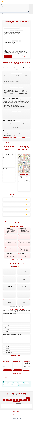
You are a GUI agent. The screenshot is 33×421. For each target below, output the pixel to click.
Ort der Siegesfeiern (7, 329)
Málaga (14, 401)
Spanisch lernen (3, 11)
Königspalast (10, 383)
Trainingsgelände (7, 325)
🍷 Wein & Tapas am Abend (25, 56)
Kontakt (2, 13)
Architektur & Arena (10, 67)
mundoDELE (3, 18)
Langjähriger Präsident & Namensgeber (9, 352)
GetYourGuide (7, 142)
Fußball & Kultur (23, 67)
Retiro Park (26, 383)
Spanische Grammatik (17, 413)
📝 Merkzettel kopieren (14, 226)
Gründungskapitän (7, 346)
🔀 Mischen (19, 266)
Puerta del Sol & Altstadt (26, 361)
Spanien (11, 18)
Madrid (13, 18)
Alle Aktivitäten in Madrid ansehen (16, 373)
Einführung (5, 67)
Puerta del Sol (16, 383)
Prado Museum (21, 383)
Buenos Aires (17, 401)
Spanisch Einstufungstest (16, 411)
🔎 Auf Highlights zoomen (24, 174)
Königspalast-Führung (6, 361)
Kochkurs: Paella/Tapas (16, 361)
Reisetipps (7, 18)
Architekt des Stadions (7, 350)
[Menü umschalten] (28, 6)
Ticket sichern (16, 69)
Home (1, 4)
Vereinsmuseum (7, 331)
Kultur (1, 9)
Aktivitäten (16, 18)
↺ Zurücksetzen (19, 355)
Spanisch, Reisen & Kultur (16, 414)
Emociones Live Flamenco (7, 385)
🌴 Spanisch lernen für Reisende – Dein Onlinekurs (16, 259)
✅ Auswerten (13, 355)
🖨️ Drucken (20, 226)
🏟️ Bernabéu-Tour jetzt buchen (10, 137)
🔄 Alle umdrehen (14, 266)
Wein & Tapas (15, 135)
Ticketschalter (6, 327)
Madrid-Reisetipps (16, 55)
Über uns (16, 415)
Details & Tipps (28, 370)
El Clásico (28, 67)
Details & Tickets (7, 370)
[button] (24, 163)
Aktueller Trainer (7, 348)
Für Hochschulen (16, 412)
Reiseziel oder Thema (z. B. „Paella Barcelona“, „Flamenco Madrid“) (14, 396)
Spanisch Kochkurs (15, 385)
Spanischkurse (3, 6)
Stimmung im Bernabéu (17, 67)
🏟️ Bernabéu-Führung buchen (8, 56)
